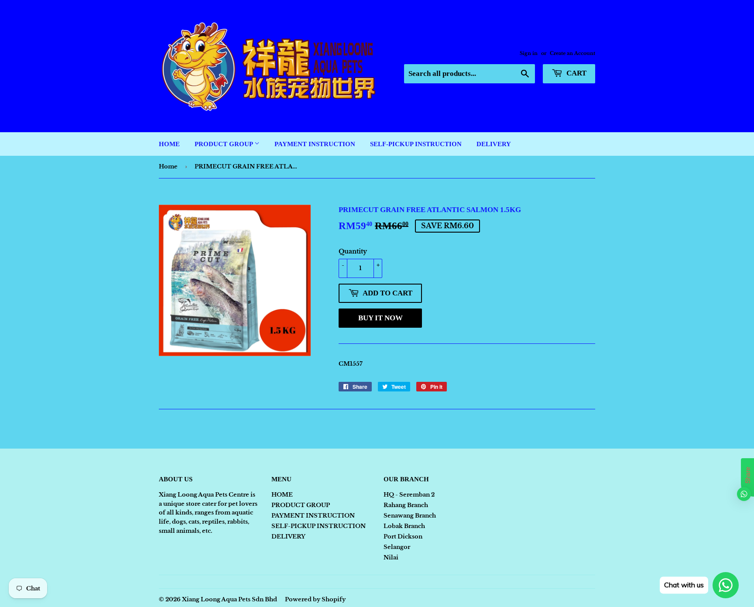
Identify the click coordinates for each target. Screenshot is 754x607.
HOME (169, 144)
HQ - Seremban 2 (409, 494)
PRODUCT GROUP (224, 144)
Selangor (397, 547)
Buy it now (380, 318)
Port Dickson (403, 536)
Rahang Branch (406, 505)
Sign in (529, 53)
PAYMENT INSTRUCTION (314, 144)
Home (168, 166)
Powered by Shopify (315, 599)
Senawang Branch (410, 515)
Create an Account (572, 53)
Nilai (391, 557)
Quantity (353, 251)
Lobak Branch (404, 526)
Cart (575, 73)
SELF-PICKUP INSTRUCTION (416, 144)
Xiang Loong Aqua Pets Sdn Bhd (229, 599)
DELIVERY (493, 144)
